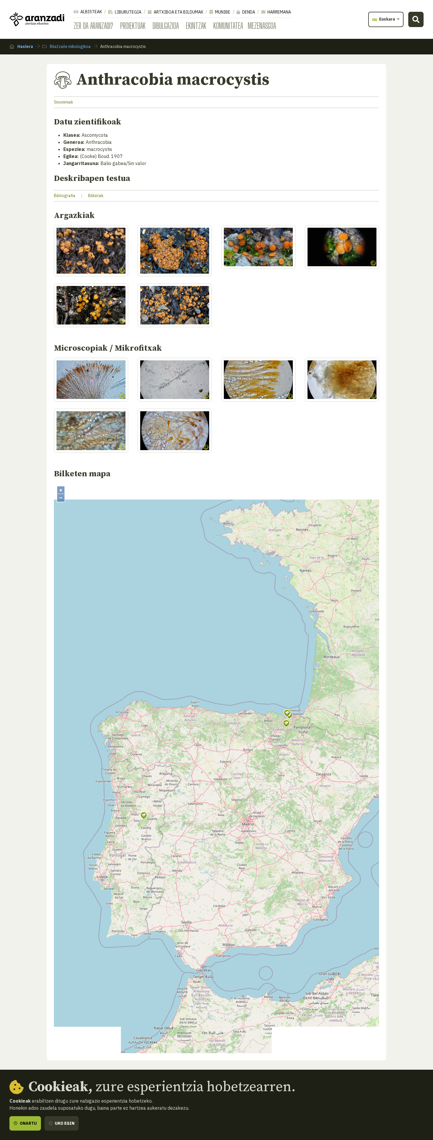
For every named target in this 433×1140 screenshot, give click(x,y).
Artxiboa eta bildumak (178, 12)
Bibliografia (64, 195)
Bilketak (95, 195)
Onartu (28, 1123)
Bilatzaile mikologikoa (70, 46)
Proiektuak (133, 26)
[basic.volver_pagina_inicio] (36, 19)
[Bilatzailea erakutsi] (416, 19)
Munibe (222, 12)
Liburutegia (127, 12)
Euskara (387, 19)
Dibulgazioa (166, 26)
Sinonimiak (63, 102)
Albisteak (91, 11)
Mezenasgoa (262, 26)
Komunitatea (228, 26)
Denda (248, 12)
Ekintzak (196, 26)
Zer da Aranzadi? (93, 26)
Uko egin (64, 1123)
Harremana (279, 12)
